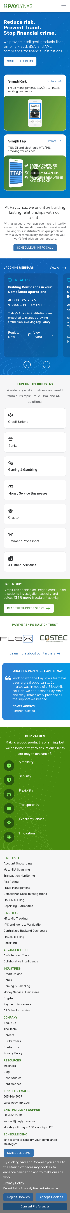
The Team (10, 1029)
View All (55, 267)
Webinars (10, 1066)
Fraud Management (17, 888)
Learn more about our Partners (32, 653)
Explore (51, 81)
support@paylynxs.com (19, 1121)
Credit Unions (13, 974)
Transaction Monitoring (19, 875)
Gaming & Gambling (17, 986)
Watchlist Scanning (17, 869)
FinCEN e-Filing (14, 900)
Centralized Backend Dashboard (25, 930)
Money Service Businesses (21, 992)
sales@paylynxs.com (17, 1102)
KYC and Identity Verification (23, 924)
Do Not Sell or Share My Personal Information (31, 1188)
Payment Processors (17, 1004)
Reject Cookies (18, 1197)
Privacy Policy (13, 1053)
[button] (27, 364)
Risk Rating (11, 881)
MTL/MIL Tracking (16, 918)
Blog (7, 1072)
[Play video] (35, 113)
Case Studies (12, 1078)
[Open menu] (63, 6)
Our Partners (12, 1041)
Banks (8, 980)
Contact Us (11, 1047)
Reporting (10, 943)
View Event (37, 335)
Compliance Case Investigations (25, 894)
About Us (10, 1023)
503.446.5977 (13, 1096)
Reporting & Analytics (18, 906)
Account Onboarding (18, 863)
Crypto (8, 998)
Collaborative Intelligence (21, 961)
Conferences (12, 1084)
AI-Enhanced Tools (16, 955)
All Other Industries (17, 1010)
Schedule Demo (18, 1153)
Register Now (14, 335)
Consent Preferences (35, 1206)
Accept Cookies (51, 1197)
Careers (9, 1035)
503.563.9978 (13, 1115)
